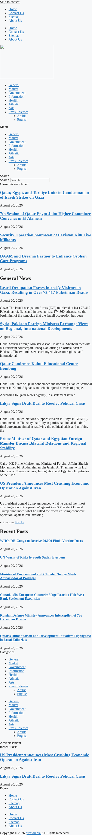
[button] (46, 127)
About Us (15, 20)
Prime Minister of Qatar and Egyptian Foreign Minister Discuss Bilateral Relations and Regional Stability (43, 443)
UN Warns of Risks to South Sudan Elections (32, 557)
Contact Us (16, 13)
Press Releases (18, 112)
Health (13, 100)
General (14, 85)
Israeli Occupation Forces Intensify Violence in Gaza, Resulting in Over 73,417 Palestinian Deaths (44, 290)
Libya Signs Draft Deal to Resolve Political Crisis (42, 403)
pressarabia (33, 833)
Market (13, 89)
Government (17, 93)
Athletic (14, 104)
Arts (11, 108)
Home (13, 9)
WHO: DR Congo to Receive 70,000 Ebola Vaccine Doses (41, 541)
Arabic (21, 116)
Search (4, 180)
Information (16, 96)
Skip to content (10, 2)
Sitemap (14, 17)
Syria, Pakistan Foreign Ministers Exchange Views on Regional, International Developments (44, 326)
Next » (19, 522)
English (22, 119)
